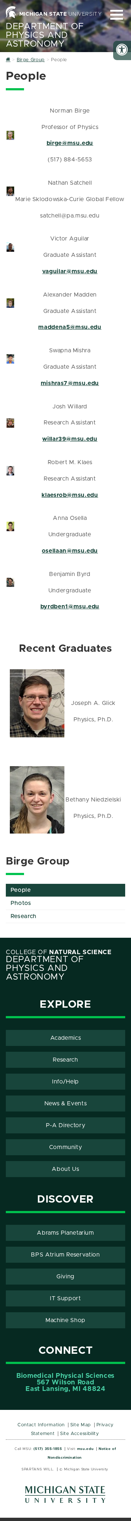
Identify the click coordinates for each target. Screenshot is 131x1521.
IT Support (65, 1298)
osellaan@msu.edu (70, 551)
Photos (21, 903)
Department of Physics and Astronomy (45, 35)
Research (23, 916)
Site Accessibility (79, 1433)
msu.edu (85, 1449)
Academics (65, 1038)
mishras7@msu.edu (70, 383)
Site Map (80, 1425)
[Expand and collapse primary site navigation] (116, 14)
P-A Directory (65, 1125)
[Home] (8, 59)
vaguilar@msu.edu (70, 271)
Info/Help (65, 1082)
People (21, 890)
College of (59, 952)
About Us (65, 1169)
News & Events (65, 1103)
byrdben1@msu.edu (69, 606)
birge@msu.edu (70, 143)
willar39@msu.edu (69, 439)
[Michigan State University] (65, 1497)
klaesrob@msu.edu (69, 495)
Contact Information (41, 1425)
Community (65, 1147)
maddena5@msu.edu (69, 327)
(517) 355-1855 (47, 1449)
